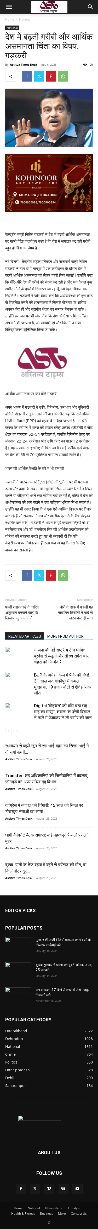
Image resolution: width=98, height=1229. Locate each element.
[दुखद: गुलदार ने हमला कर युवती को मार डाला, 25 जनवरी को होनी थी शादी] (18, 971)
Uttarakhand (54, 1208)
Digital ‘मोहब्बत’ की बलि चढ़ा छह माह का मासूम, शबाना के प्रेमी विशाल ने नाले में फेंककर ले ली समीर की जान (63, 711)
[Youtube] (77, 1189)
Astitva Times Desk (23, 64)
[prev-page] (8, 731)
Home (9, 19)
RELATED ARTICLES (24, 636)
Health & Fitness (23, 1213)
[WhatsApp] (63, 76)
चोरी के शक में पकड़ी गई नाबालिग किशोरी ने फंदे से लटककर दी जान (75, 612)
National (25, 19)
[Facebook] (27, 76)
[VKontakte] (63, 1189)
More (62, 1213)
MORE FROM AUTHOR (65, 636)
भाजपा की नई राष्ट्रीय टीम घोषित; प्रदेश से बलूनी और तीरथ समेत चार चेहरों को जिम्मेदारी (61, 656)
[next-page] (17, 731)
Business (46, 1213)
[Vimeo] (49, 1189)
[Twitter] (39, 76)
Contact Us (79, 1213)
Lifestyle (74, 1208)
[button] (9, 7)
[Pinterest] (51, 76)
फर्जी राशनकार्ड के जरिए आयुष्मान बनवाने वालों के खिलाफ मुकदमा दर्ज (22, 612)
